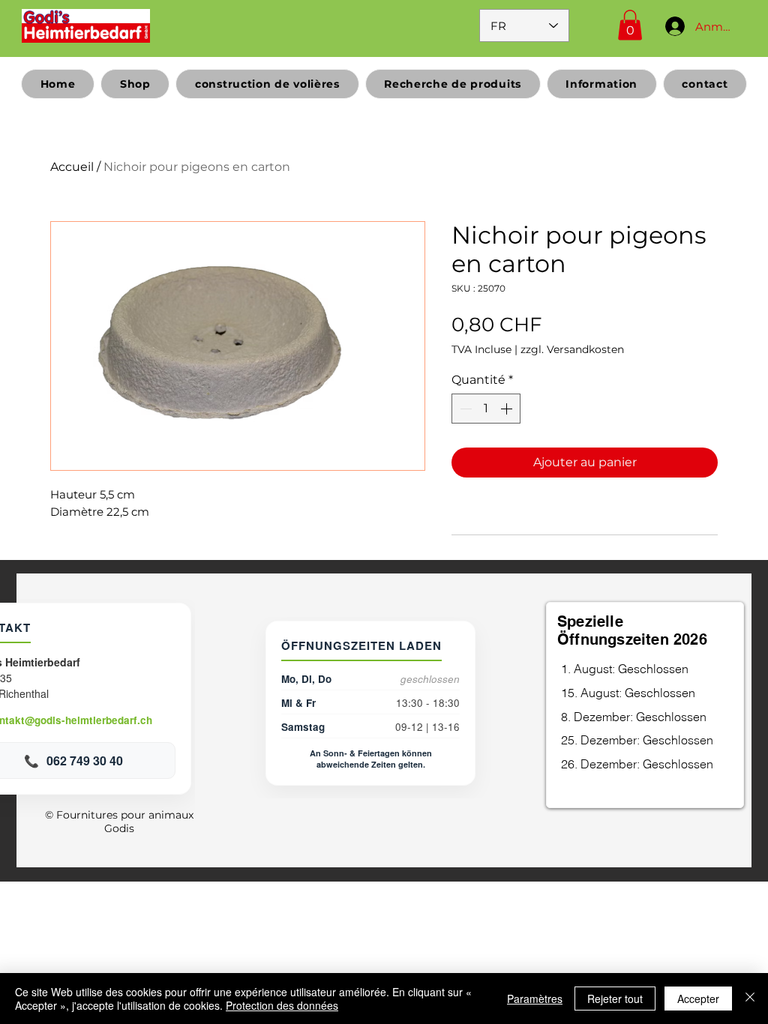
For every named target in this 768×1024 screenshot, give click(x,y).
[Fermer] (750, 998)
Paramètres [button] (534, 998)
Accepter (698, 998)
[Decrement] (464, 408)
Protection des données (282, 1005)
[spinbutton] (486, 408)
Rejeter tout (615, 998)
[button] (630, 25)
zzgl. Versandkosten (572, 349)
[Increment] (507, 408)
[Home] (86, 25)
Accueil (72, 167)
